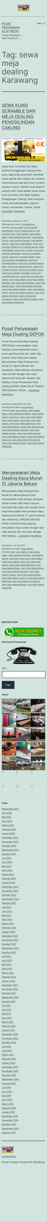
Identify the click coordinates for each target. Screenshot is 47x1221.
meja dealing (22, 234)
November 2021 (10, 989)
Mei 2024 (6, 866)
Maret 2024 (8, 874)
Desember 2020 (10, 1034)
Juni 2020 (7, 1050)
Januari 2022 (8, 981)
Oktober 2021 (9, 993)
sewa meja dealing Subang (25, 299)
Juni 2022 (7, 960)
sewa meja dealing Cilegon (14, 289)
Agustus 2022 (9, 952)
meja (12, 410)
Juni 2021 (7, 1009)
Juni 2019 (7, 1091)
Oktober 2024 (9, 846)
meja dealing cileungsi (20, 240)
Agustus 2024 (9, 854)
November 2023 (10, 891)
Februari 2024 (9, 878)
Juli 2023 (6, 907)
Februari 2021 (9, 1026)
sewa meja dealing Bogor (32, 427)
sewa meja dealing (17, 279)
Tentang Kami (9, 1156)
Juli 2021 (6, 1005)
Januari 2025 (8, 833)
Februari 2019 (9, 1108)
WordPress (39, 1162)
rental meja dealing (10, 420)
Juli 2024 (6, 858)
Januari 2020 (8, 1063)
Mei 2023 (6, 915)
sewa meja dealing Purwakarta (26, 440)
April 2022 (7, 968)
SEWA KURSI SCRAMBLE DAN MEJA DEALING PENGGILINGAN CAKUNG (18, 116)
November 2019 (10, 1071)
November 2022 (10, 940)
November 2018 (10, 1120)
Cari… (5, 668)
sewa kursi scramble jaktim (19, 266)
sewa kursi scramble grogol (22, 257)
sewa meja (25, 420)
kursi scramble (16, 227)
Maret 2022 (8, 973)
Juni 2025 (7, 813)
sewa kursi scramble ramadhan (16, 273)
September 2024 (10, 850)
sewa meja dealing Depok (29, 433)
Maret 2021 (7, 1022)
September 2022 (10, 948)
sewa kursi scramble (23, 250)
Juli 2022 (6, 956)
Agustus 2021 (9, 1001)
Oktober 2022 (9, 944)
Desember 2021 (10, 985)
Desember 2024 (10, 837)
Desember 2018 (10, 1116)
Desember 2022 (10, 936)
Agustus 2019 (9, 1083)
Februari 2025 (9, 829)
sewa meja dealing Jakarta (21, 292)
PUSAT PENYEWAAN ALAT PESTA (11, 27)
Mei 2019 (6, 1095)
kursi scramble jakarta (24, 231)
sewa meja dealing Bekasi (22, 283)
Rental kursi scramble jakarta (24, 247)
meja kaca (14, 417)
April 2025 (7, 821)
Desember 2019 (10, 1067)
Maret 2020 (8, 1054)
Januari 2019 (8, 1112)
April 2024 (7, 870)
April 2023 (7, 919)
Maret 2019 (7, 1104)
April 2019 (7, 1100)
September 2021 (10, 997)
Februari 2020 (9, 1059)
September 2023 (10, 899)
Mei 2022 (6, 964)
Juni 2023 (7, 911)
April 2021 (7, 1018)
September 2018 (10, 1128)
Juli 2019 (6, 1087)
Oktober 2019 (9, 1075)
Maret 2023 (8, 923)
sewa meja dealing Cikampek (29, 286)
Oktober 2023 (9, 895)
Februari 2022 (9, 977)
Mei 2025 (6, 817)
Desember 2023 (10, 887)
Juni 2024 (7, 862)
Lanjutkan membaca (13, 211)
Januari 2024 (8, 882)
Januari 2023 (8, 932)
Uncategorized (28, 224)
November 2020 (10, 1038)
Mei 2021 (6, 1013)
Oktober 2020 (9, 1042)
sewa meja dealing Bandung (22, 423)
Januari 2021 (8, 1030)
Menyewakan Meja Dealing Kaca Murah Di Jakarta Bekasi (22, 478)
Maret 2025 (8, 825)
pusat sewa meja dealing (20, 244)
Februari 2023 (9, 927)
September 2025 (10, 809)
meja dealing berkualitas (19, 237)
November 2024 (10, 841)
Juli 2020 (6, 1046)
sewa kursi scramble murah (30, 270)
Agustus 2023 (9, 903)
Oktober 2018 (9, 1124)
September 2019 (10, 1079)
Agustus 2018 (9, 1132)
